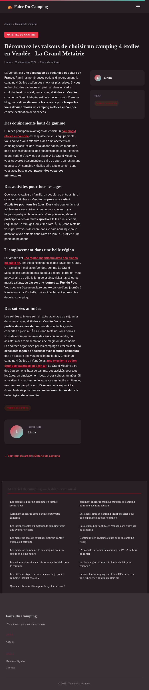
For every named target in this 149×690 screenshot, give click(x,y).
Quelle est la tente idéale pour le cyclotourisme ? (37, 586)
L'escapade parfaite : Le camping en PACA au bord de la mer (109, 551)
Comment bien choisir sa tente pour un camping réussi (107, 539)
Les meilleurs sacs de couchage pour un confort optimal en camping (37, 539)
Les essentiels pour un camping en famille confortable (34, 503)
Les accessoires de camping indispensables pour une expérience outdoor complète (107, 515)
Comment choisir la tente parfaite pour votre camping (35, 515)
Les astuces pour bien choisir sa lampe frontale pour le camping (39, 563)
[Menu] (138, 6)
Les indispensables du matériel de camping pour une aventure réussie (37, 527)
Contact (10, 667)
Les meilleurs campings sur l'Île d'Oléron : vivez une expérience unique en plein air (107, 575)
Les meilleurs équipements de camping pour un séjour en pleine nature (37, 551)
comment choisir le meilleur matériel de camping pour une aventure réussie (107, 503)
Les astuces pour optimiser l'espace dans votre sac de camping (108, 527)
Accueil (8, 24)
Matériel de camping (26, 24)
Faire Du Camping (27, 6)
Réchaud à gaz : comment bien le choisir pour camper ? (106, 563)
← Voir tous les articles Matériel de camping (32, 455)
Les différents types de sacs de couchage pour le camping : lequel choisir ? (37, 575)
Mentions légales (15, 661)
